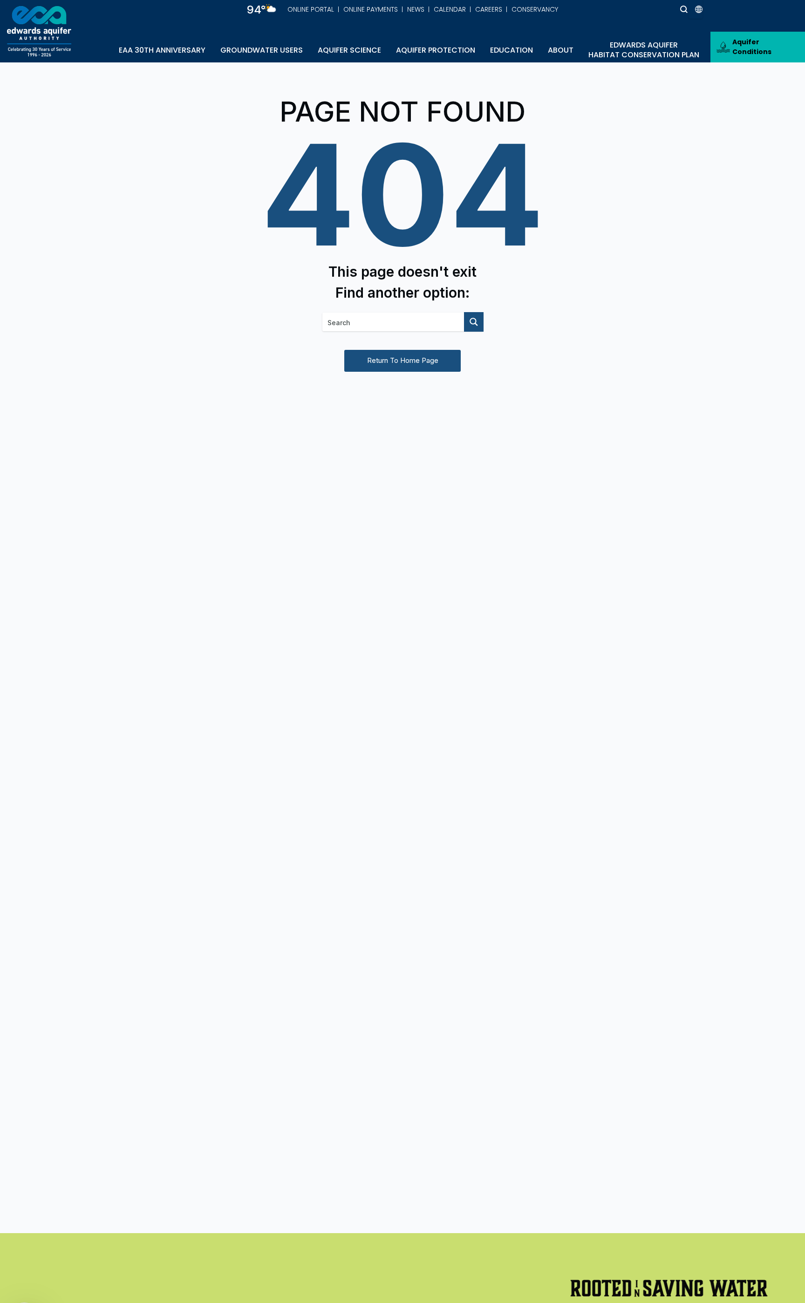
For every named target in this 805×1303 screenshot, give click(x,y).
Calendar (450, 9)
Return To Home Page (402, 360)
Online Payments (370, 9)
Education (511, 50)
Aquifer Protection (435, 50)
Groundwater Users (261, 50)
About (560, 50)
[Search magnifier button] (667, 9)
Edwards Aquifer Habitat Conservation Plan (643, 50)
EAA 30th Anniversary (162, 50)
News (415, 9)
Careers (488, 9)
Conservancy (535, 9)
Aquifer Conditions (751, 46)
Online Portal (310, 9)
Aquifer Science (349, 50)
